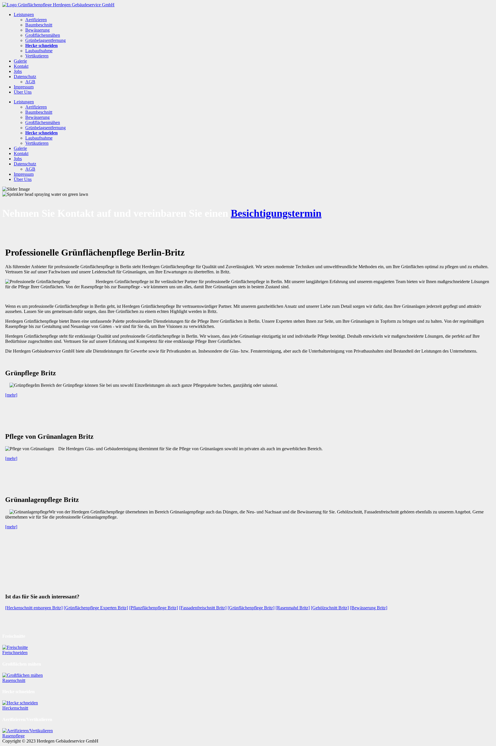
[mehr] (11, 395)
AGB (30, 81)
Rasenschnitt (13, 680)
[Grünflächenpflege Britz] (251, 607)
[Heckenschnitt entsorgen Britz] (34, 607)
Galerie (20, 61)
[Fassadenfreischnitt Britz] (202, 607)
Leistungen (24, 14)
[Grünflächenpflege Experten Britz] (96, 607)
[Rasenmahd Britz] (293, 607)
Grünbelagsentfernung (45, 40)
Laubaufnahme (39, 50)
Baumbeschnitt (38, 24)
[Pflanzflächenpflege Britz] (153, 607)
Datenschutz (25, 76)
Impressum (24, 86)
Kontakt (21, 66)
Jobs (18, 71)
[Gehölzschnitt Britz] (330, 607)
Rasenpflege (13, 735)
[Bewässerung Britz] (368, 607)
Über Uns (23, 92)
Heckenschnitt (15, 708)
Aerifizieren (36, 19)
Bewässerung (37, 30)
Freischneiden (15, 652)
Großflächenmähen (42, 35)
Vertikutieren (37, 55)
